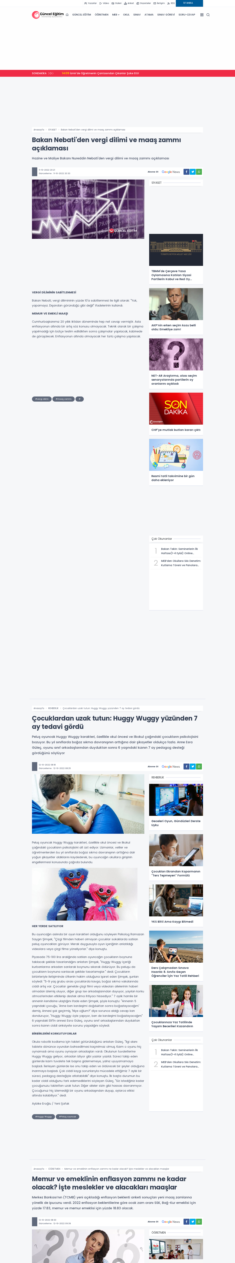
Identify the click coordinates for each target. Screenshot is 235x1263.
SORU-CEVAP (187, 14)
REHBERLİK (53, 708)
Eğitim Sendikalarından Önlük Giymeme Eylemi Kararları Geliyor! (107, 73)
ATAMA (149, 14)
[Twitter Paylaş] (193, 172)
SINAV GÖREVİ (166, 14)
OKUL (126, 14)
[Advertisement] (117, 45)
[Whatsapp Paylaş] (199, 172)
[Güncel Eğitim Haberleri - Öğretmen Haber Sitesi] (48, 14)
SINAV (137, 14)
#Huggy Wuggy (43, 1116)
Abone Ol (153, 171)
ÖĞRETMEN (101, 14)
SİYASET (52, 129)
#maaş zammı (63, 398)
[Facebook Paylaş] (186, 172)
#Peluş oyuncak (67, 1116)
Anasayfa (39, 129)
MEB (114, 14)
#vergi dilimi (41, 398)
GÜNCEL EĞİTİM (81, 14)
